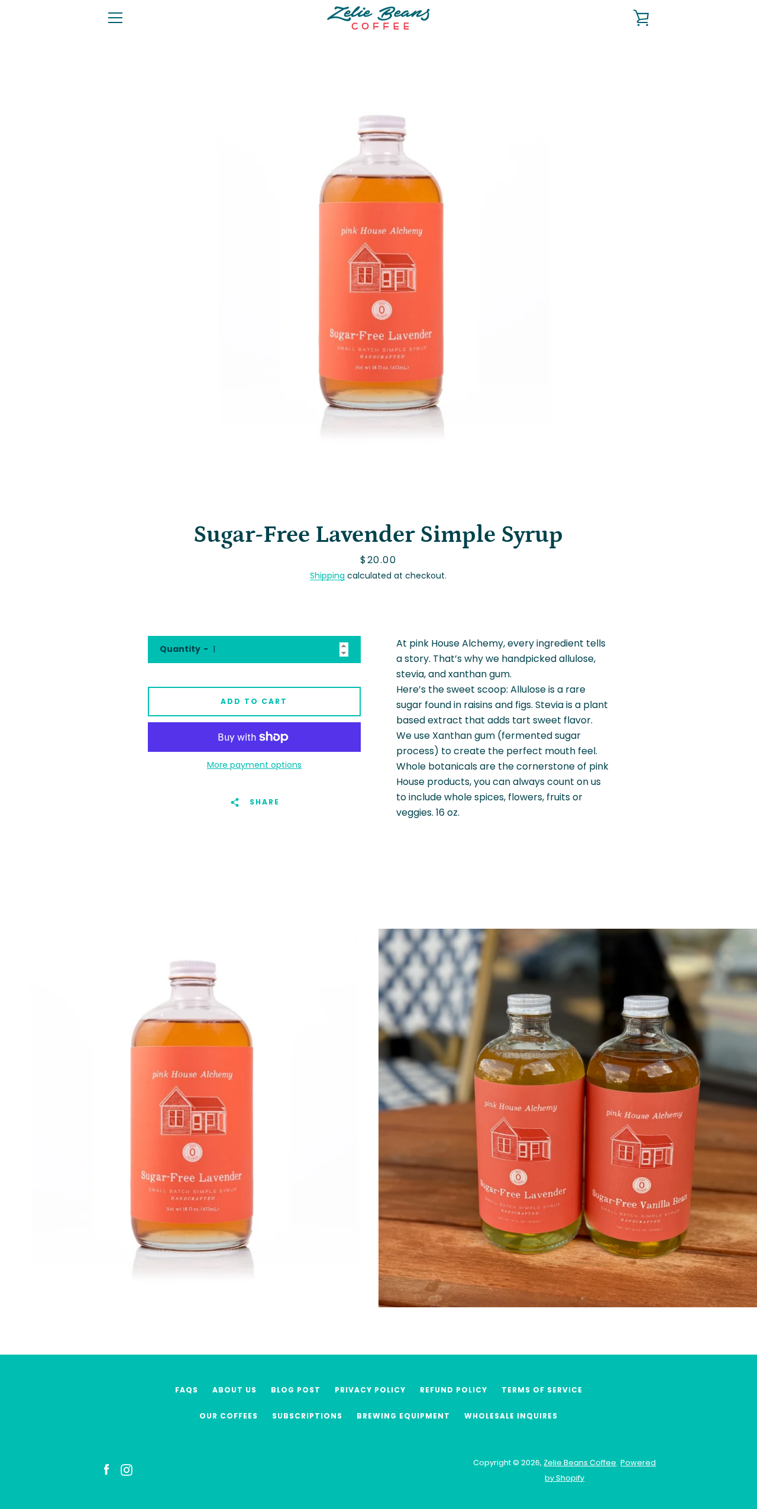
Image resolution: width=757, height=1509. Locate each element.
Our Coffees (228, 1416)
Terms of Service (542, 1390)
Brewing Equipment (403, 1416)
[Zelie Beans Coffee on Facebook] (106, 1469)
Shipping (327, 575)
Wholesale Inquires (511, 1416)
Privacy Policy (370, 1390)
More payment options (254, 765)
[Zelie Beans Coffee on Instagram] (126, 1469)
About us (234, 1390)
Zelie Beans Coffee (580, 1463)
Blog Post (296, 1390)
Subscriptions (307, 1416)
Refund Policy (453, 1390)
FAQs (186, 1390)
